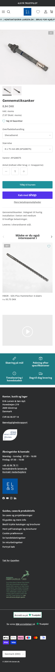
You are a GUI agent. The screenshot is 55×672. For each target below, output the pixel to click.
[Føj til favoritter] (49, 246)
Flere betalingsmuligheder (27, 202)
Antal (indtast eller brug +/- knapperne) (22, 165)
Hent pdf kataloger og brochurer (19, 528)
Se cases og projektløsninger (17, 515)
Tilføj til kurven (27, 184)
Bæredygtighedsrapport (15, 422)
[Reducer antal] (6, 171)
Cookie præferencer (12, 533)
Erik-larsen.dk (13, 661)
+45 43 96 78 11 (10, 465)
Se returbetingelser (12, 542)
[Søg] (10, 11)
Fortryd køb (8, 546)
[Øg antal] (24, 171)
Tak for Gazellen (10, 560)
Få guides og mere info (14, 519)
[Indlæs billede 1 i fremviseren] (27, 57)
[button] (27, 331)
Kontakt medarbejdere (14, 472)
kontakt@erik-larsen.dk (14, 468)
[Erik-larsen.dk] (27, 12)
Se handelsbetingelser (14, 537)
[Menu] (3, 11)
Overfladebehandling (13, 129)
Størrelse (7, 143)
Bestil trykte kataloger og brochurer (21, 524)
